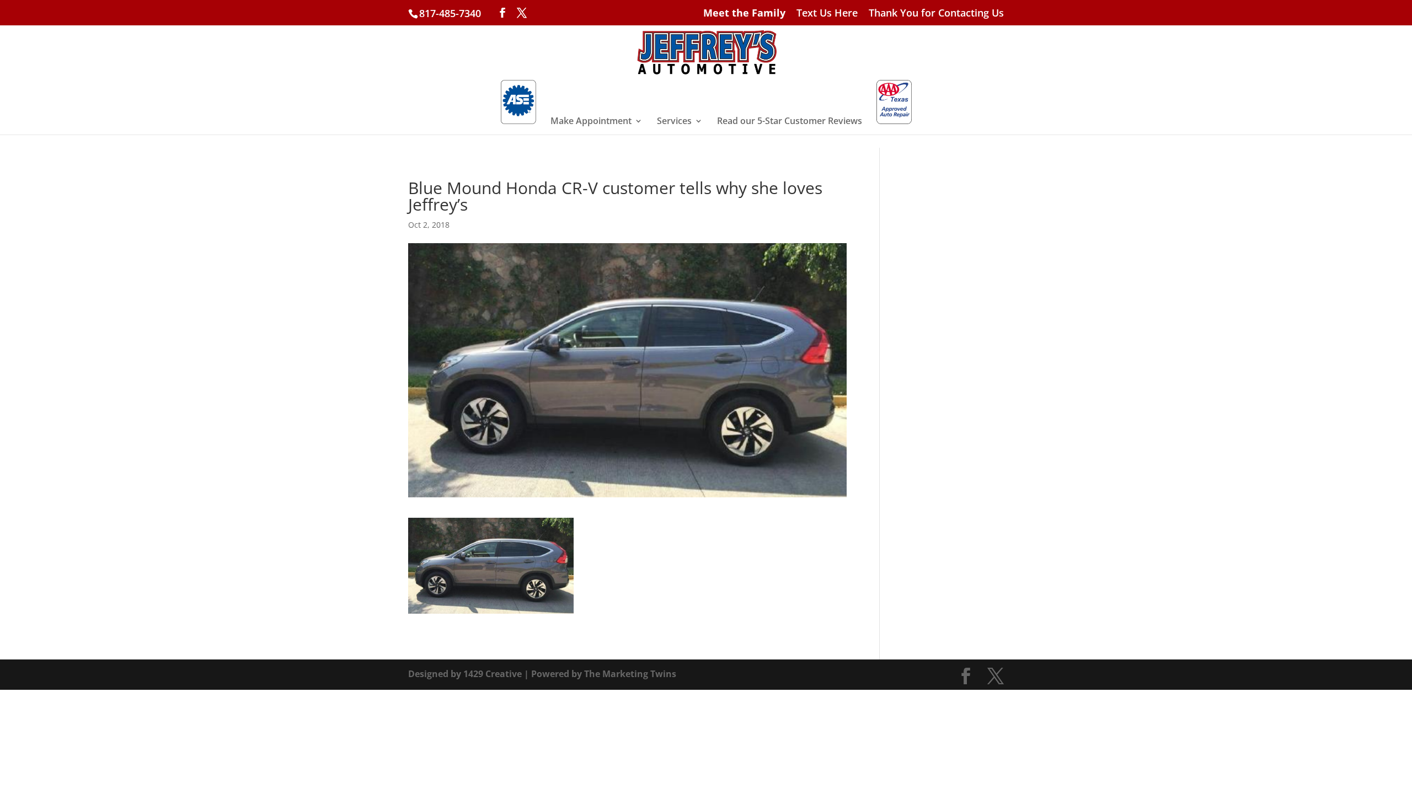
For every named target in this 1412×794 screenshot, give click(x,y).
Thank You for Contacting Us (936, 13)
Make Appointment (591, 122)
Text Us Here (827, 13)
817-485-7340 (450, 13)
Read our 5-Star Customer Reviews (789, 122)
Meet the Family (744, 13)
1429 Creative (492, 674)
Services (674, 122)
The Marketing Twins (630, 674)
